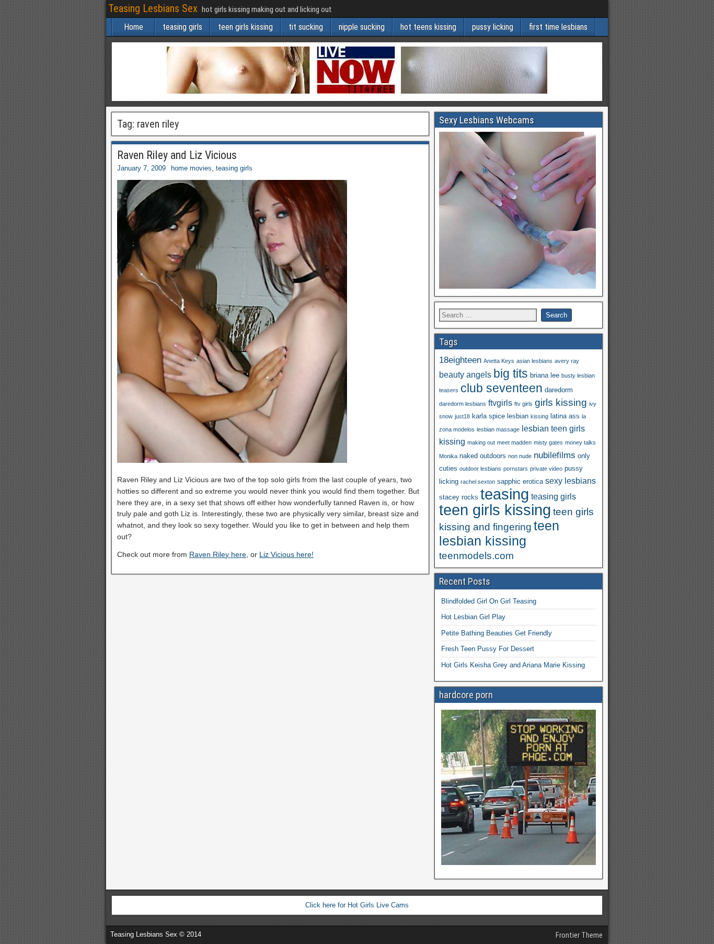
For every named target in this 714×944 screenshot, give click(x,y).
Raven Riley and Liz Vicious (177, 155)
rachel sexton (477, 482)
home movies (191, 168)
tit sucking (306, 27)
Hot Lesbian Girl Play (473, 617)
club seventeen (501, 388)
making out (481, 442)
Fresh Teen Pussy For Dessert (487, 649)
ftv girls (523, 404)
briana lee (544, 375)
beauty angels (465, 374)
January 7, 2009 (141, 168)
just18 (462, 416)
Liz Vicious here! (286, 554)
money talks (580, 442)
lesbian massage (498, 429)
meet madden (514, 442)
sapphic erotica (520, 481)
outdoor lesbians (480, 468)
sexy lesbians (570, 480)
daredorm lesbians (462, 404)
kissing (539, 416)
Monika (448, 456)
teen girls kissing (245, 27)
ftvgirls (500, 403)
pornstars (515, 468)
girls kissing (561, 402)
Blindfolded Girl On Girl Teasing (488, 601)
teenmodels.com (476, 555)
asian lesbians (534, 361)
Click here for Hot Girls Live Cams (357, 905)
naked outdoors (482, 456)
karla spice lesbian (500, 416)
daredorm (559, 390)
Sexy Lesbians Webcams (486, 120)
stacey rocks (458, 497)
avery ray (567, 361)
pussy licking (492, 27)
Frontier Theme (579, 935)
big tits (510, 373)
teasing (504, 494)
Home (133, 27)
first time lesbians (558, 27)
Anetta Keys (498, 361)
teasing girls (182, 27)
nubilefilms (554, 455)
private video (546, 468)
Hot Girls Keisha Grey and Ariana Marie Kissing (513, 665)
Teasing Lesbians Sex (153, 8)
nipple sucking (362, 27)
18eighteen (460, 360)
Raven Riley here (217, 554)
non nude (520, 456)
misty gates (548, 442)
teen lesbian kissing (499, 533)
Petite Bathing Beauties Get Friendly (496, 633)
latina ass (565, 416)
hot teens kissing (428, 27)
